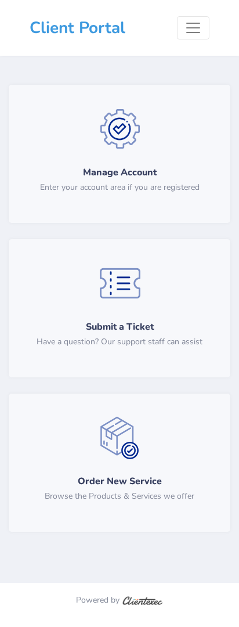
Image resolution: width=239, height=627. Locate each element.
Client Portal (77, 28)
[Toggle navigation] (193, 27)
